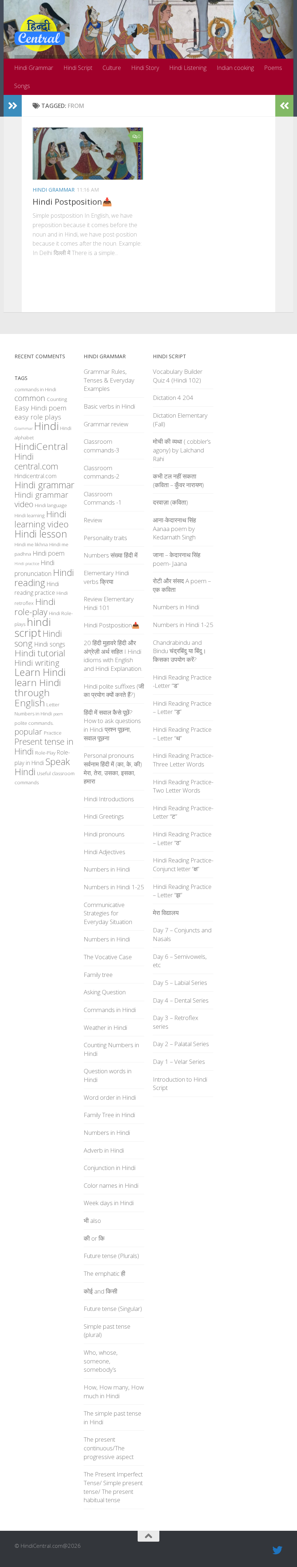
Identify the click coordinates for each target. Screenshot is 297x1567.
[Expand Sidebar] (13, 106)
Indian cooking (235, 68)
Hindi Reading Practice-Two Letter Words (183, 786)
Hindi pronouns (104, 834)
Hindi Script (77, 68)
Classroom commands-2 (102, 472)
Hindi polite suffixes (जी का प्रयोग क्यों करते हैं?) (114, 690)
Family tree (98, 974)
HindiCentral (41, 446)
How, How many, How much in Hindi (114, 1391)
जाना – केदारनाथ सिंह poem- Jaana (176, 559)
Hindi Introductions (109, 799)
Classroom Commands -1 (103, 498)
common (29, 398)
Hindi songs (49, 644)
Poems (273, 68)
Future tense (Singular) (113, 1308)
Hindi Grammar (33, 68)
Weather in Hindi (105, 1027)
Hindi (46, 426)
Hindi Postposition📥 (72, 201)
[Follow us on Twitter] (277, 1550)
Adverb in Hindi (104, 1150)
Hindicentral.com (35, 476)
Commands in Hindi (110, 1010)
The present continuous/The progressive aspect (109, 1448)
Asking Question (105, 992)
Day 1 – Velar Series (179, 1061)
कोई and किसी (100, 1291)
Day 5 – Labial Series (180, 982)
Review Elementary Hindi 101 (109, 603)
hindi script (32, 627)
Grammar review (106, 424)
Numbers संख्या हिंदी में (111, 555)
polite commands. (34, 723)
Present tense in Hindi (44, 746)
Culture (112, 68)
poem (58, 713)
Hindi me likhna (31, 544)
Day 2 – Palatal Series (181, 1044)
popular (28, 731)
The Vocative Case (108, 957)
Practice (53, 733)
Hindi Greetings (104, 816)
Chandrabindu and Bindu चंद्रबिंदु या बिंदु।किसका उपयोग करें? (179, 651)
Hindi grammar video (41, 499)
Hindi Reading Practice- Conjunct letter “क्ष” (183, 864)
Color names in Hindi (111, 1185)
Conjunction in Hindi (109, 1167)
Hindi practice (26, 563)
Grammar (23, 428)
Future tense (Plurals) (111, 1255)
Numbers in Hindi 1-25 (114, 887)
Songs (22, 86)
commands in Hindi (35, 389)
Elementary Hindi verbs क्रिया (106, 577)
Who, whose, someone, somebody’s (101, 1361)
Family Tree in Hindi (109, 1115)
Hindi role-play (34, 607)
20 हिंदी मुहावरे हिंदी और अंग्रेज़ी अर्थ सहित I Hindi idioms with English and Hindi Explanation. (113, 656)
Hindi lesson (40, 533)
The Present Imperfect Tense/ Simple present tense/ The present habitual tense (113, 1487)
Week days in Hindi (109, 1203)
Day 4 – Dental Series (181, 1000)
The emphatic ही (104, 1273)
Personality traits (105, 538)
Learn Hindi (40, 672)
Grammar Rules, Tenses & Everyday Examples (109, 380)
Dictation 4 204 (173, 397)
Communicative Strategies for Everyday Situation (108, 913)
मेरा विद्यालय (166, 912)
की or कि (94, 1238)
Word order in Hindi (110, 1097)
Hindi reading (44, 577)
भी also (92, 1220)
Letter (52, 704)
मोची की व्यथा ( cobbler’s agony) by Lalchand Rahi (182, 450)
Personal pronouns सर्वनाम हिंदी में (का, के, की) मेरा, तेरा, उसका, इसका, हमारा (113, 768)
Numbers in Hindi (33, 713)
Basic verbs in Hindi (109, 406)
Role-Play (45, 752)
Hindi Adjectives (104, 852)
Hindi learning (29, 515)
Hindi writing (36, 662)
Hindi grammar (44, 485)
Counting (57, 399)
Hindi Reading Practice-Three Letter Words (183, 759)
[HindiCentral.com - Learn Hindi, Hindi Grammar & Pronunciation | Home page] (39, 32)
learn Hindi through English (37, 692)
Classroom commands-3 (102, 445)
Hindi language (51, 505)
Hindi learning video (41, 519)
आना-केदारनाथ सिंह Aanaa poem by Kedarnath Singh (174, 528)
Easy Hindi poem (40, 408)
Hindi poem (48, 553)
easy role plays (37, 417)
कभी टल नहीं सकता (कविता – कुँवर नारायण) (178, 480)
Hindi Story (145, 68)
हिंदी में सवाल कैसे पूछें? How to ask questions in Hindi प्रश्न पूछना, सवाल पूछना (112, 725)
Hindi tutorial (39, 653)
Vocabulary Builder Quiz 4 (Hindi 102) (177, 375)
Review (93, 520)
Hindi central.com (36, 461)
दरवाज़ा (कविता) (170, 502)
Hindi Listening (187, 68)
